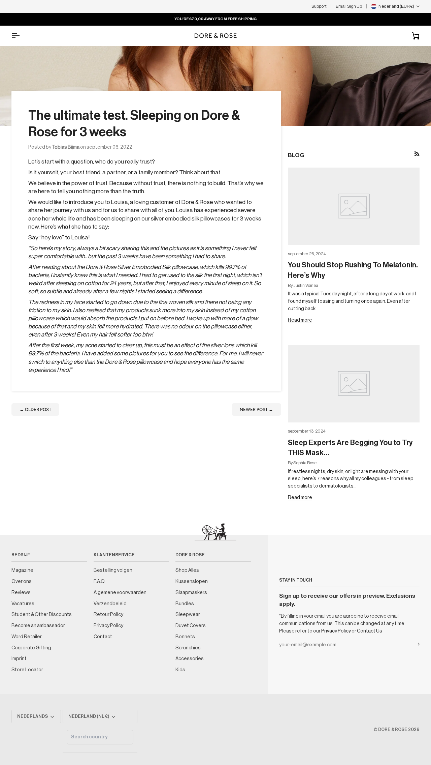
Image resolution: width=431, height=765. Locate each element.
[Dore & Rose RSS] (417, 153)
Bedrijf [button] (20, 555)
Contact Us (369, 631)
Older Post (35, 409)
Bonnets (185, 636)
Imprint (19, 658)
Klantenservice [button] (114, 555)
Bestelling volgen (113, 570)
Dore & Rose (392, 729)
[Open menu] (21, 36)
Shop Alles (187, 570)
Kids (180, 669)
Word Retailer (26, 636)
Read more (300, 320)
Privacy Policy (336, 631)
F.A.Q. (99, 581)
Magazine (22, 570)
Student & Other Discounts (41, 614)
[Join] (414, 644)
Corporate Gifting (31, 647)
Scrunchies (188, 647)
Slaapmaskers (191, 592)
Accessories (189, 658)
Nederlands (32, 716)
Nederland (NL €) (88, 716)
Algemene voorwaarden (120, 592)
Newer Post (256, 409)
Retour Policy (108, 614)
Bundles (184, 603)
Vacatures (22, 603)
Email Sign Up (349, 6)
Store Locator (27, 669)
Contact (103, 636)
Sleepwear (187, 614)
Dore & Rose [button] (190, 555)
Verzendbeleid (110, 603)
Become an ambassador (38, 625)
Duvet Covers (190, 625)
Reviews (21, 592)
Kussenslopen (191, 581)
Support (319, 6)
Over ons (21, 581)
